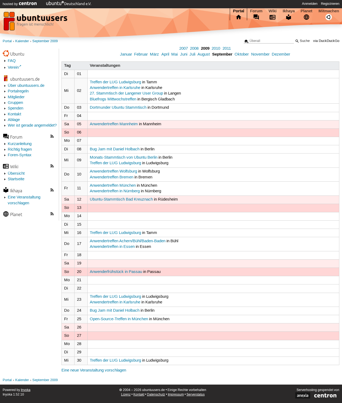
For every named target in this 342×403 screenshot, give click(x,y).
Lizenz (126, 395)
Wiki (273, 11)
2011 (227, 48)
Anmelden (309, 4)
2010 (216, 48)
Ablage (14, 120)
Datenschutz (156, 395)
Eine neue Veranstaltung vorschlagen (93, 370)
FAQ (12, 60)
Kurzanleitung (20, 144)
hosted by (11, 4)
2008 (194, 48)
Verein (13, 67)
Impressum (176, 395)
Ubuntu (17, 53)
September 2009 (45, 41)
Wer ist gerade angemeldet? (32, 125)
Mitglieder (16, 97)
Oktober (242, 54)
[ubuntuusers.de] (36, 23)
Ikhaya (289, 11)
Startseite (16, 179)
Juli (192, 54)
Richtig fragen (20, 149)
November (260, 54)
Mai (174, 54)
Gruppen (15, 102)
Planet (306, 11)
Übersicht (16, 173)
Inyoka (25, 390)
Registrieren (330, 4)
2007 (183, 48)
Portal (238, 11)
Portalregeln (18, 91)
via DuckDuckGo (326, 41)
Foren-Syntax (20, 155)
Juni (183, 54)
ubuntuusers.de (25, 78)
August (203, 54)
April (165, 54)
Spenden (15, 108)
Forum (256, 11)
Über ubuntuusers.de (26, 85)
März (154, 54)
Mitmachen (328, 11)
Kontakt (14, 114)
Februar (141, 54)
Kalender (22, 41)
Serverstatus (195, 395)
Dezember (281, 54)
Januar (126, 54)
